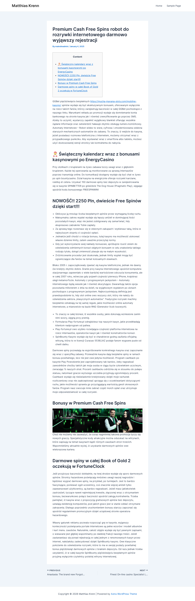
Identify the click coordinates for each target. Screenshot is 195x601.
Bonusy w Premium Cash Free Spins (77, 83)
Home (159, 5)
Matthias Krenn (25, 5)
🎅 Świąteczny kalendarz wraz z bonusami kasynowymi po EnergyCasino (75, 68)
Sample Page (174, 5)
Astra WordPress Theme (124, 593)
